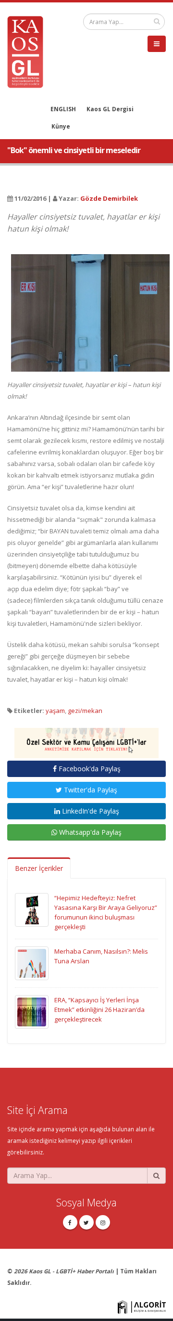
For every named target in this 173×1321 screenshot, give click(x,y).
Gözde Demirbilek (109, 198)
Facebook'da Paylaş (89, 768)
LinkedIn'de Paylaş (89, 811)
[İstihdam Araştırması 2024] (86, 738)
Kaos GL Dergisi (110, 109)
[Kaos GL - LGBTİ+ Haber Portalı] (28, 51)
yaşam (55, 710)
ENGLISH (63, 109)
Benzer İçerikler (39, 868)
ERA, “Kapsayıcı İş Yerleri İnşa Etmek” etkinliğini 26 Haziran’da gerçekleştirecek (99, 1009)
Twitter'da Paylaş (89, 789)
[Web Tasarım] (142, 1306)
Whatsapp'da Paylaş (89, 832)
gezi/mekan (85, 710)
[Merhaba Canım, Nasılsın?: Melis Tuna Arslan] (31, 962)
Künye (60, 126)
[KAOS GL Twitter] (86, 1222)
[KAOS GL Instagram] (103, 1222)
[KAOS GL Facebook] (70, 1222)
